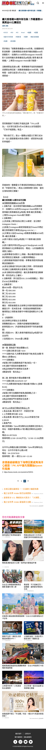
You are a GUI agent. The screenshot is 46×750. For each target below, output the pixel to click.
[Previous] (18, 481)
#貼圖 (5, 41)
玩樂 (3, 26)
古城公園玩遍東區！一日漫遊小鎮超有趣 (21, 489)
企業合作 (28, 733)
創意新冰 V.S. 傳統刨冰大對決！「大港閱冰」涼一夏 (21, 498)
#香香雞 (13, 41)
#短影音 (18, 37)
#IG (17, 32)
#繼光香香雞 (34, 37)
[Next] (28, 481)
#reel (23, 32)
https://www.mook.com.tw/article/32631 (18, 472)
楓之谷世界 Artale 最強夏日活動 (17, 502)
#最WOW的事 (8, 37)
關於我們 (18, 733)
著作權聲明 (18, 737)
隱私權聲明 (27, 737)
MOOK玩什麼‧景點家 (9, 10)
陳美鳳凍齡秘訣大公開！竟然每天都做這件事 (19, 563)
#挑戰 (36, 32)
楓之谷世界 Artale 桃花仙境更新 (17, 493)
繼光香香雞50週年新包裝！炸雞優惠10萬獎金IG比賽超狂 (31, 11)
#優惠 (29, 32)
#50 (12, 32)
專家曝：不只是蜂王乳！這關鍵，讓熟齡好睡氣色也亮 (33, 587)
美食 (7, 26)
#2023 (6, 32)
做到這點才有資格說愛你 (11, 535)
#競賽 (26, 37)
